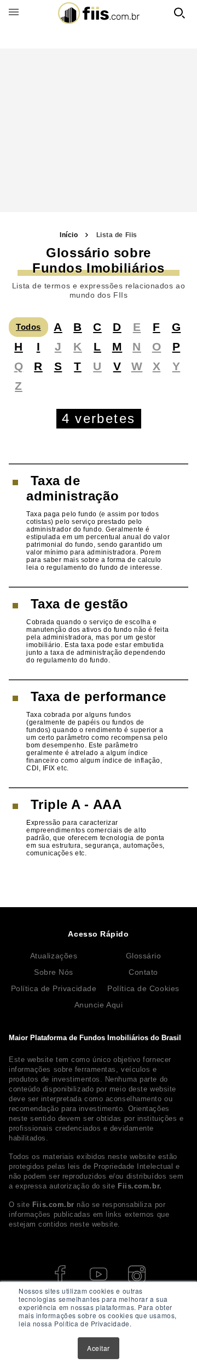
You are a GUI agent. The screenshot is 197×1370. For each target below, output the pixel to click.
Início (69, 235)
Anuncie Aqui (98, 1004)
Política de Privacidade (54, 988)
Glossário (143, 955)
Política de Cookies (143, 988)
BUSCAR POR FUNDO (179, 13)
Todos (28, 326)
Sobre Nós (53, 972)
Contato (143, 972)
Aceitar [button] (98, 1348)
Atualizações (54, 955)
